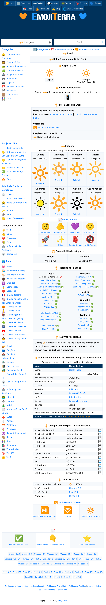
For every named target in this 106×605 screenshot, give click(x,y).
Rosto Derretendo (13, 218)
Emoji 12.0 (99, 572)
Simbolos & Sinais (61, 49)
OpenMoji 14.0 (83, 307)
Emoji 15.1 (37, 572)
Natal (7, 405)
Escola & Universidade (8, 356)
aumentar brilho (57, 114)
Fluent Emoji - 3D (83, 277)
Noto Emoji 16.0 (49, 329)
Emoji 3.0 (58, 577)
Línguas (95, 3)
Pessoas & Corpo (12, 62)
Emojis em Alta (9, 143)
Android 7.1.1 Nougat (49, 290)
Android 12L (49, 307)
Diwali (7, 346)
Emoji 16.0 (27, 572)
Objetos (8, 82)
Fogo (6, 179)
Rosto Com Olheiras (14, 198)
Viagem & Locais (12, 74)
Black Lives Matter (13, 279)
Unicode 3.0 (71, 564)
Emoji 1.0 (73, 492)
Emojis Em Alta (67, 219)
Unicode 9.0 (36, 559)
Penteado (9, 425)
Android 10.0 (48, 300)
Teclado (38, 3)
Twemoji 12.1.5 (83, 322)
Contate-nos (62, 590)
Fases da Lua (10, 366)
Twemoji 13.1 (83, 325)
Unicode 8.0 (48, 559)
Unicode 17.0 (27, 554)
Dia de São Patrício (13, 322)
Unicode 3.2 (59, 564)
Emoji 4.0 (49, 577)
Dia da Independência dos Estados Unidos (15, 301)
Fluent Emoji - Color (83, 280)
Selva (7, 437)
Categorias (23, 3)
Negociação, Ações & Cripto (14, 411)
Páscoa (8, 421)
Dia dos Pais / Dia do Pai (14, 340)
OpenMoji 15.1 (83, 310)
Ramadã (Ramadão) (14, 433)
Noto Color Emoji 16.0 (49, 320)
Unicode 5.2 (96, 559)
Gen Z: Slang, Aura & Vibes (14, 383)
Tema (7, 261)
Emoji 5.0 (39, 577)
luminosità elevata (78, 401)
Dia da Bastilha (11, 295)
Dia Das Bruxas (11, 307)
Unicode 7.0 (60, 559)
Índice (27, 9)
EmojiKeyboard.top (73, 9)
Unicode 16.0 (40, 554)
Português (26, 42)
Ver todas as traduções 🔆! (78, 416)
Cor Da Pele (10, 95)
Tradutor (67, 3)
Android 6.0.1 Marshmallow (48, 287)
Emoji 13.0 (79, 572)
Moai (6, 214)
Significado (42, 9)
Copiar (50, 80)
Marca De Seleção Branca (13, 173)
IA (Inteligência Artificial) (11, 248)
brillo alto (73, 389)
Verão (7, 230)
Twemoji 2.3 (83, 318)
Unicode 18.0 (14, 554)
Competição (10, 287)
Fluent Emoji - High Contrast (83, 287)
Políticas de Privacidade (57, 586)
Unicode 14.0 (66, 554)
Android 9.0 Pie (48, 297)
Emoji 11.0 (29, 577)
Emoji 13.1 (69, 572)
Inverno (8, 401)
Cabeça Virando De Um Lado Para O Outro (14, 154)
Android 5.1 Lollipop (49, 283)
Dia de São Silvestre (14, 326)
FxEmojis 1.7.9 (83, 295)
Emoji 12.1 (89, 572)
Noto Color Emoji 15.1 (49, 316)
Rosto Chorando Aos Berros (14, 204)
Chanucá (8, 283)
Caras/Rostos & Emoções (12, 56)
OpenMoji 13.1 (83, 303)
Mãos (7, 234)
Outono (8, 417)
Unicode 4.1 (35, 564)
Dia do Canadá (11, 330)
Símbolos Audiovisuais (87, 49)
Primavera (9, 429)
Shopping (9, 445)
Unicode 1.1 (83, 564)
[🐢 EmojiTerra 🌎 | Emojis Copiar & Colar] (53, 14)
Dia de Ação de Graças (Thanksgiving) (13, 316)
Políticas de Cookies (77, 586)
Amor (7, 267)
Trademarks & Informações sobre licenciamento (25, 586)
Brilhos (7, 210)
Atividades (9, 78)
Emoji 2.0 (68, 577)
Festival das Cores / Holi (14, 376)
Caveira (8, 194)
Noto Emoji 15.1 (48, 326)
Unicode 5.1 (23, 564)
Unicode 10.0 (23, 559)
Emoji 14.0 (58, 572)
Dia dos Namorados (14, 334)
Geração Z (9, 254)
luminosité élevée (77, 393)
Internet (8, 397)
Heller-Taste (75, 370)
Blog (56, 9)
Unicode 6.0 (75, 488)
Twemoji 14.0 (83, 328)
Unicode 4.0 (47, 564)
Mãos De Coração (13, 167)
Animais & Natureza (14, 66)
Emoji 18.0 (6, 572)
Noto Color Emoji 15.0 (49, 313)
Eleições (8, 350)
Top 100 (81, 3)
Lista (10, 3)
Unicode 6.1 (72, 559)
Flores (7, 242)
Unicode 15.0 (53, 554)
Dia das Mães (11, 311)
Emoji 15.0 (48, 572)
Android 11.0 (49, 303)
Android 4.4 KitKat (49, 280)
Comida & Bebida (12, 70)
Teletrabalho (10, 449)
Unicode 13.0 (79, 554)
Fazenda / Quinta (12, 370)
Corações (9, 238)
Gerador (52, 3)
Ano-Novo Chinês (13, 275)
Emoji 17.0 (17, 572)
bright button (75, 397)
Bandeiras (9, 90)
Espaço (8, 362)
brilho (70, 114)
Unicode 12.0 (92, 554)
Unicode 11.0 (10, 559)
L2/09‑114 (74, 496)
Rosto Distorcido (12, 148)
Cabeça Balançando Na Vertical (14, 161)
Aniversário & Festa (13, 271)
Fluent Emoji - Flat (83, 283)
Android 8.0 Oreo (49, 293)
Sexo (6, 99)
